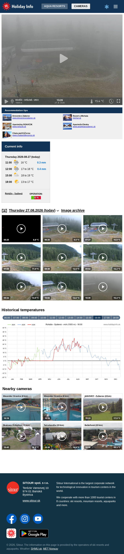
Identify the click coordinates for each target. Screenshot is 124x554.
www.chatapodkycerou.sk (23, 135)
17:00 (107, 317)
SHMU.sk (36, 548)
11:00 (52, 317)
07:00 (16, 317)
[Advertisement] (87, 166)
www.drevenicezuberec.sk (23, 118)
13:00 (70, 317)
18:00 (116, 317)
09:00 (34, 317)
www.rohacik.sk (19, 126)
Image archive (73, 210)
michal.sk (77, 118)
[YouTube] (38, 519)
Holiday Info (15, 4)
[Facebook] (11, 519)
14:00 (79, 317)
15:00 (88, 317)
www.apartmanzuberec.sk (84, 126)
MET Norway (50, 548)
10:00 (43, 317)
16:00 (97, 317)
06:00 (7, 317)
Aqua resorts (54, 6)
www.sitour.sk (31, 500)
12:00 (61, 317)
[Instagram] (25, 519)
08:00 (25, 317)
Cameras (81, 6)
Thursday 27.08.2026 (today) (32, 210)
